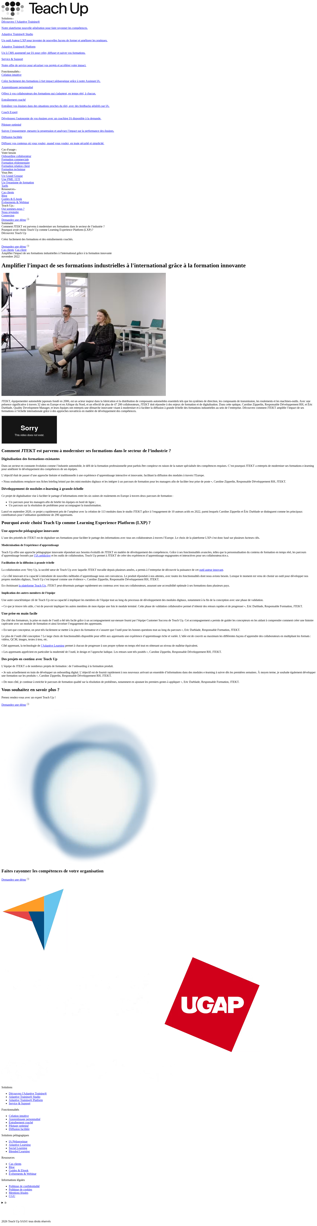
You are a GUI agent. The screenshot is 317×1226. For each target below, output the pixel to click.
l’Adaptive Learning (52, 645)
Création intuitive (19, 1115)
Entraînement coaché (21, 1122)
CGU (12, 1196)
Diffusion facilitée (19, 1129)
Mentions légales (18, 1192)
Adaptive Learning (20, 1144)
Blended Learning (19, 1151)
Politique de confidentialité (24, 1186)
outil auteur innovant (211, 569)
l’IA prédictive (42, 555)
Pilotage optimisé (19, 1125)
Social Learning (18, 1148)
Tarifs (4, 185)
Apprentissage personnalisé (24, 1119)
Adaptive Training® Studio (24, 1096)
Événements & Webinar (22, 1173)
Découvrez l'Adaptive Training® (28, 1093)
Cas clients (15, 1163)
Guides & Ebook (18, 1170)
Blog (11, 1167)
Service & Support (19, 1103)
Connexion (7, 215)
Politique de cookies (20, 1189)
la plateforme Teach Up (32, 585)
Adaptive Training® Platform (26, 1100)
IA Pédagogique (18, 1141)
